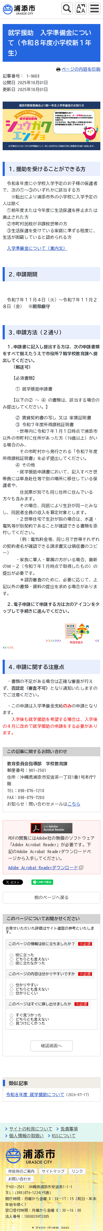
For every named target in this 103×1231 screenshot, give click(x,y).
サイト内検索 (67, 8)
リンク (77, 1171)
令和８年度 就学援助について (35, 1094)
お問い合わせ (19, 1179)
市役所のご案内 (21, 1171)
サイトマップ (53, 1171)
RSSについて (64, 1136)
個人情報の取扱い (26, 1136)
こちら (74, 804)
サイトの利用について (30, 1129)
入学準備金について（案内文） (37, 248)
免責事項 (69, 1129)
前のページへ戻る (51, 897)
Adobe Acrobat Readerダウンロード (43, 868)
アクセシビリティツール (81, 8)
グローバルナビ (94, 8)
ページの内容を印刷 (81, 69)
